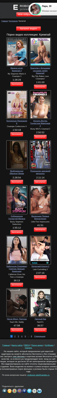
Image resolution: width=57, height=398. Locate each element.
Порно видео (37, 345)
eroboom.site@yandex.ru (38, 375)
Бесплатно (17, 84)
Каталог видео (28, 28)
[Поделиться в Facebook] (24, 391)
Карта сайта (16, 345)
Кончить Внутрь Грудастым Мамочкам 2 (40, 123)
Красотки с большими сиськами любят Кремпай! (40, 70)
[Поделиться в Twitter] (29, 391)
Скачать (28, 348)
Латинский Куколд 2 (40, 266)
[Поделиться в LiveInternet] (39, 391)
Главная (6, 345)
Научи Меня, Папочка (17, 319)
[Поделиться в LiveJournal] (34, 391)
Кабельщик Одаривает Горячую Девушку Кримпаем (17, 268)
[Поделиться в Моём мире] (19, 391)
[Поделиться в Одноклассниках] (9, 391)
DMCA (27, 345)
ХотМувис (49, 345)
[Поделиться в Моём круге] (14, 391)
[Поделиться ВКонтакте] (4, 391)
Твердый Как (40, 319)
